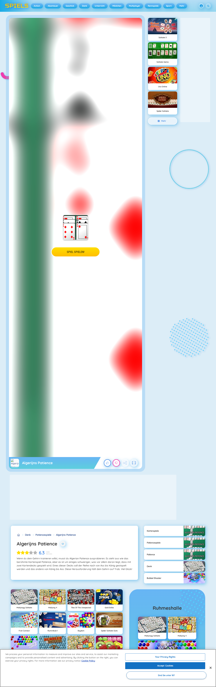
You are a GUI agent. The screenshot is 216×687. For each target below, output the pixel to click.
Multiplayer (134, 6)
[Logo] (16, 6)
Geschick (70, 6)
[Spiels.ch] (18, 535)
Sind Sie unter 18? (166, 675)
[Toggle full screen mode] (134, 463)
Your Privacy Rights (165, 656)
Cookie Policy (88, 660)
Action (37, 6)
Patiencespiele (43, 534)
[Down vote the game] (116, 463)
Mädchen (116, 6)
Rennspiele (153, 6)
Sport (169, 6)
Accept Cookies (165, 665)
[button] (201, 6)
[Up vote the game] (107, 463)
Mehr (181, 6)
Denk (84, 6)
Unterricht (100, 6)
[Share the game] (125, 463)
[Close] (210, 667)
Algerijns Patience (66, 534)
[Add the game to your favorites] (63, 543)
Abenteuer (53, 6)
